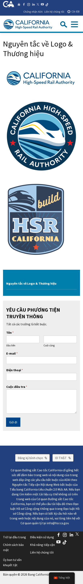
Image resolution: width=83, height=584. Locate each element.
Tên (10, 333)
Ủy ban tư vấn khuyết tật (12, 562)
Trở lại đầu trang (14, 537)
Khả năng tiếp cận (42, 545)
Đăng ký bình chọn (34, 458)
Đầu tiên (10, 345)
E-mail (12, 353)
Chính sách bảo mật (13, 547)
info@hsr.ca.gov (57, 523)
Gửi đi (13, 422)
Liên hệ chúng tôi (54, 11)
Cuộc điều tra (16, 387)
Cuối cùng (49, 345)
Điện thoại (14, 370)
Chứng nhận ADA (33, 11)
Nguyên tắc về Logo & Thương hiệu (31, 283)
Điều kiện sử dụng (42, 537)
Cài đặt (76, 11)
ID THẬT (64, 458)
